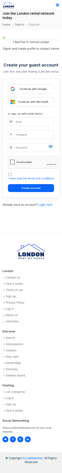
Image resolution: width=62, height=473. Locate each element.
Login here (45, 204)
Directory (12, 369)
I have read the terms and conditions (31, 178)
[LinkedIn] (20, 439)
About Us (12, 315)
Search (19, 24)
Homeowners (14, 344)
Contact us (13, 277)
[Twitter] (5, 439)
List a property (15, 392)
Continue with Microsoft (33, 101)
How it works (14, 283)
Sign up (11, 296)
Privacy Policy (15, 302)
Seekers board (15, 375)
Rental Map (13, 363)
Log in (10, 309)
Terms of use (14, 290)
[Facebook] (13, 439)
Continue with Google (33, 89)
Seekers (11, 350)
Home (6, 24)
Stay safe (12, 356)
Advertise (12, 321)
